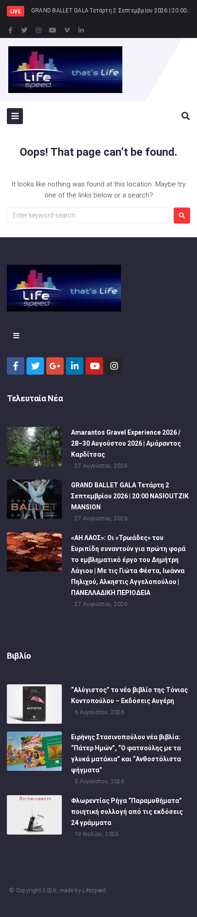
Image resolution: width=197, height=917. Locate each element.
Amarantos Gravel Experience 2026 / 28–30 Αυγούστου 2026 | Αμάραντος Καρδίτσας (126, 443)
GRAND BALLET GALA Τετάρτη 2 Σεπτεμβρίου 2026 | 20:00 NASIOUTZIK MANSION (130, 496)
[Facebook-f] (10, 30)
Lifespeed (94, 890)
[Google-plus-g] (55, 366)
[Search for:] (88, 215)
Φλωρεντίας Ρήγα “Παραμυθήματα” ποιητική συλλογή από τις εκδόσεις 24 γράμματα (127, 811)
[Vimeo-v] (67, 30)
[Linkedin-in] (81, 30)
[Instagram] (38, 30)
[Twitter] (24, 30)
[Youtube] (52, 30)
